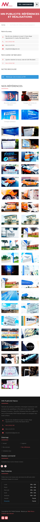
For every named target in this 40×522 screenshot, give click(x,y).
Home (3, 25)
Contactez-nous (7, 451)
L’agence (23, 443)
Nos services (6, 447)
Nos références (25, 447)
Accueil (5, 443)
